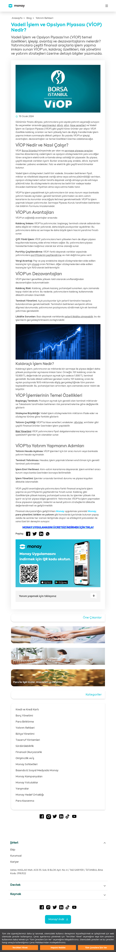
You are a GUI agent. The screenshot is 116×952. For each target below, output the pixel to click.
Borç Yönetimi (24, 715)
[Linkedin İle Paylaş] (41, 534)
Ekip (12, 850)
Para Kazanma (25, 801)
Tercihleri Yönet (20, 947)
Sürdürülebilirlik (25, 746)
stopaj (35, 264)
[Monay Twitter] (55, 818)
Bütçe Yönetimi (25, 734)
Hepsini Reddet (58, 947)
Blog (29, 18)
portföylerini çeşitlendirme (46, 255)
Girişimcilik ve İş (25, 758)
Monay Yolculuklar (27, 782)
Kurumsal (16, 856)
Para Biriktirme (25, 722)
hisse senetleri (78, 125)
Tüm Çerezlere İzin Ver (96, 947)
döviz (60, 125)
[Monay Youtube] (74, 818)
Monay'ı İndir (56, 919)
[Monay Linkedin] (61, 818)
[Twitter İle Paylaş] (35, 534)
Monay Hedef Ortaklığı (30, 795)
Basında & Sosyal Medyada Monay (37, 770)
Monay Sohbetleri (26, 764)
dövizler (78, 422)
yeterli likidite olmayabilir (79, 317)
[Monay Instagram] (48, 819)
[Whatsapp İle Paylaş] (48, 534)
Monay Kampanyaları (29, 776)
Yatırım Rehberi (44, 18)
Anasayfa (17, 18)
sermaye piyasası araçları (79, 151)
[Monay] (15, 6)
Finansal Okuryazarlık (29, 752)
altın (66, 125)
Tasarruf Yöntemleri (28, 740)
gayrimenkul (49, 125)
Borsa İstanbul (30, 151)
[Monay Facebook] (42, 818)
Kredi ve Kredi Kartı (27, 709)
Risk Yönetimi (23, 431)
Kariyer (14, 862)
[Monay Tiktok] (68, 818)
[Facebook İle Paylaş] (28, 534)
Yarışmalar (22, 789)
